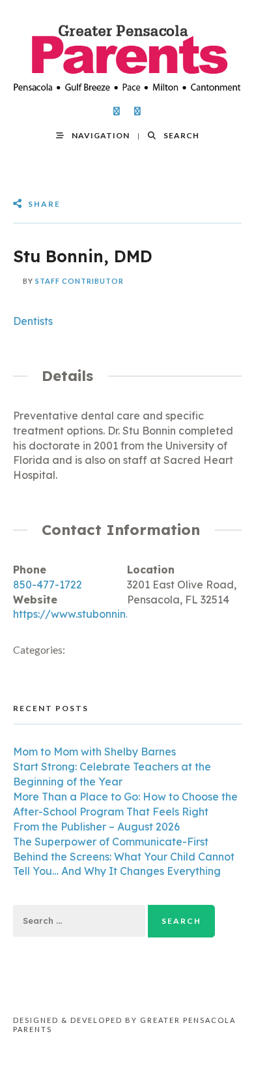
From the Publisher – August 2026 (96, 826)
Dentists (33, 320)
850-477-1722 (47, 584)
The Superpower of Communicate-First (110, 841)
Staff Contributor (79, 281)
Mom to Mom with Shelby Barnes (94, 751)
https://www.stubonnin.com (81, 613)
